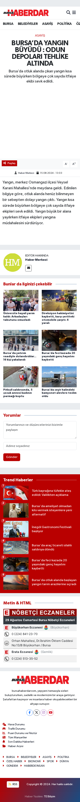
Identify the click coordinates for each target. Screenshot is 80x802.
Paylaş (12, 163)
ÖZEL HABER (14, 761)
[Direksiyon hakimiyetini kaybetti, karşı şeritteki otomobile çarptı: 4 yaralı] (59, 300)
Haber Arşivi (15, 746)
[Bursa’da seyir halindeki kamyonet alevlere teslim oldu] (59, 376)
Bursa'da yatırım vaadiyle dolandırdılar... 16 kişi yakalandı (19, 356)
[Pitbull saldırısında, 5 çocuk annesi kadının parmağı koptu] (20, 376)
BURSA (8, 24)
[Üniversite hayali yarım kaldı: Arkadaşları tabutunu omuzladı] (20, 300)
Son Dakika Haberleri (21, 741)
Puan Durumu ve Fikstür (22, 733)
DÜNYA (64, 761)
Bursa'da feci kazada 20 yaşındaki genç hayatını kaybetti (58, 356)
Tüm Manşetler (17, 737)
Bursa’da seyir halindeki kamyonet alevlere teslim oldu (59, 393)
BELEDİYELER (28, 24)
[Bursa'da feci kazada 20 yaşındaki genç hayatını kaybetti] (59, 340)
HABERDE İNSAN (34, 765)
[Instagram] (43, 712)
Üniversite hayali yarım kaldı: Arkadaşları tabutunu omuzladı (19, 316)
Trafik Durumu (16, 728)
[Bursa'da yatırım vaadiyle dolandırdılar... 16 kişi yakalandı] (20, 340)
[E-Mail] (28, 268)
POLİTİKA (64, 24)
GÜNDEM (12, 765)
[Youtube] (50, 712)
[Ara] (68, 12)
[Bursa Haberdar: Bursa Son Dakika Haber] (26, 12)
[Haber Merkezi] (12, 262)
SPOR (50, 761)
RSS (14, 784)
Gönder (11, 457)
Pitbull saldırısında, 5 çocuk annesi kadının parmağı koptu (17, 393)
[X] (36, 712)
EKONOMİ (34, 761)
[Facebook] (29, 712)
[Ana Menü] (74, 12)
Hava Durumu (16, 724)
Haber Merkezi (26, 173)
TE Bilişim (49, 796)
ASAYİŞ (47, 24)
